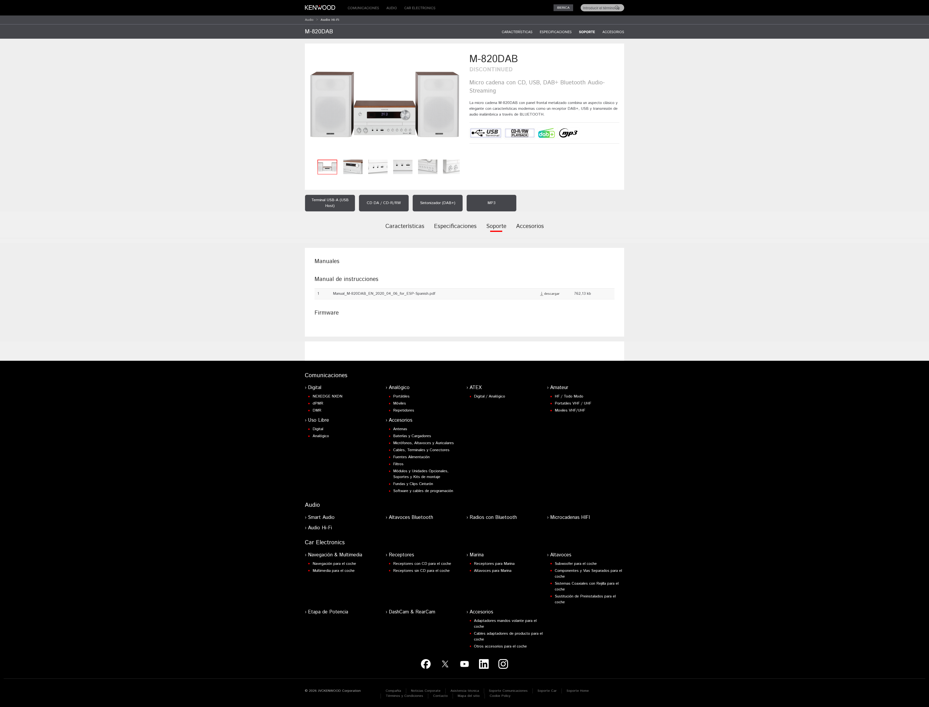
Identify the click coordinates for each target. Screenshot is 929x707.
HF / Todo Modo (569, 396)
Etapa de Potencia (328, 612)
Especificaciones (556, 32)
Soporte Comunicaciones (508, 690)
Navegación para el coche (334, 564)
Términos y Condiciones (404, 695)
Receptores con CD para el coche (422, 564)
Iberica (563, 7)
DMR (317, 410)
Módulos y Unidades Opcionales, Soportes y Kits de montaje (421, 474)
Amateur (559, 387)
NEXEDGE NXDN (327, 396)
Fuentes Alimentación (411, 457)
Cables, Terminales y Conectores (421, 450)
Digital (314, 387)
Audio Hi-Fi (320, 527)
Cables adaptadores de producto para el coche (508, 636)
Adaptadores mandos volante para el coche (505, 623)
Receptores (401, 555)
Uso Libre (318, 420)
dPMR (318, 403)
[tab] (405, 229)
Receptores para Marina (494, 564)
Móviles (399, 403)
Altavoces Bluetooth (411, 517)
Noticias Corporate (426, 690)
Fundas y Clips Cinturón (413, 484)
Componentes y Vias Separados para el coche (588, 573)
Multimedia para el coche (334, 571)
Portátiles (401, 396)
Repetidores (403, 410)
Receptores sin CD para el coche (421, 571)
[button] (385, 104)
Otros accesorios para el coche (500, 646)
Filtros (398, 464)
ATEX (476, 387)
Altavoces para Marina (492, 571)
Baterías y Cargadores (412, 436)
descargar (552, 293)
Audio (391, 8)
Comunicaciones (363, 8)
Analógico (399, 387)
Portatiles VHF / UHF (573, 403)
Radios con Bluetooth (493, 517)
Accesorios (613, 32)
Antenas (400, 429)
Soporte (587, 32)
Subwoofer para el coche (576, 564)
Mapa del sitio (469, 695)
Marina (477, 555)
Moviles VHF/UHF (570, 410)
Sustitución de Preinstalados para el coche (585, 599)
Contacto (440, 695)
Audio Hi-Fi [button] (330, 19)
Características (517, 32)
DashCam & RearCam (412, 612)
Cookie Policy (500, 695)
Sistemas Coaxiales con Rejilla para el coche (587, 586)
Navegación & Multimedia (335, 555)
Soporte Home (578, 690)
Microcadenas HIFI (570, 517)
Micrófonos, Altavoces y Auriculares (423, 443)
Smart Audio (321, 517)
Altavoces (560, 555)
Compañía (393, 690)
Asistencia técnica (464, 690)
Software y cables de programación (423, 491)
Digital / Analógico (489, 396)
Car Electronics (419, 8)
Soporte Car (547, 690)
